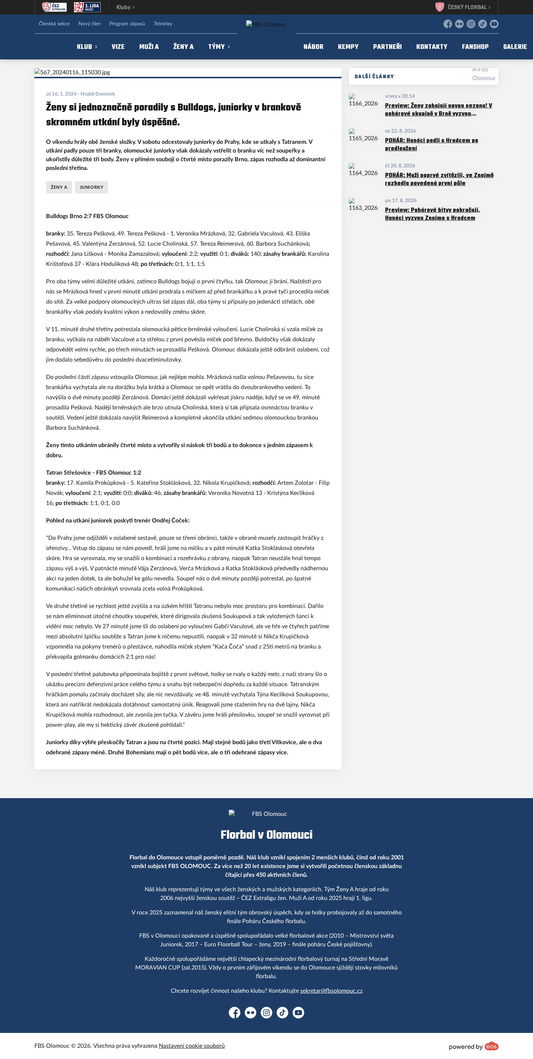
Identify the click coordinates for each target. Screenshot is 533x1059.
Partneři (387, 47)
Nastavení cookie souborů (192, 1046)
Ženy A (183, 47)
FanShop (475, 47)
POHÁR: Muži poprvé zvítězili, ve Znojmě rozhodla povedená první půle (439, 179)
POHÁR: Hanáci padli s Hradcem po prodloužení (431, 144)
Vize (118, 47)
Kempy (348, 47)
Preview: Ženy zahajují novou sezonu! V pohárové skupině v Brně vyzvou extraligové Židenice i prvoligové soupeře (438, 109)
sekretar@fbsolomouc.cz (331, 991)
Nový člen (89, 23)
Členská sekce (54, 23)
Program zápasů (127, 23)
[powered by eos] (474, 1046)
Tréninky (163, 23)
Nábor (313, 47)
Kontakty (431, 47)
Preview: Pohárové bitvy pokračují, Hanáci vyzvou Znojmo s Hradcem (432, 214)
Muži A (149, 47)
